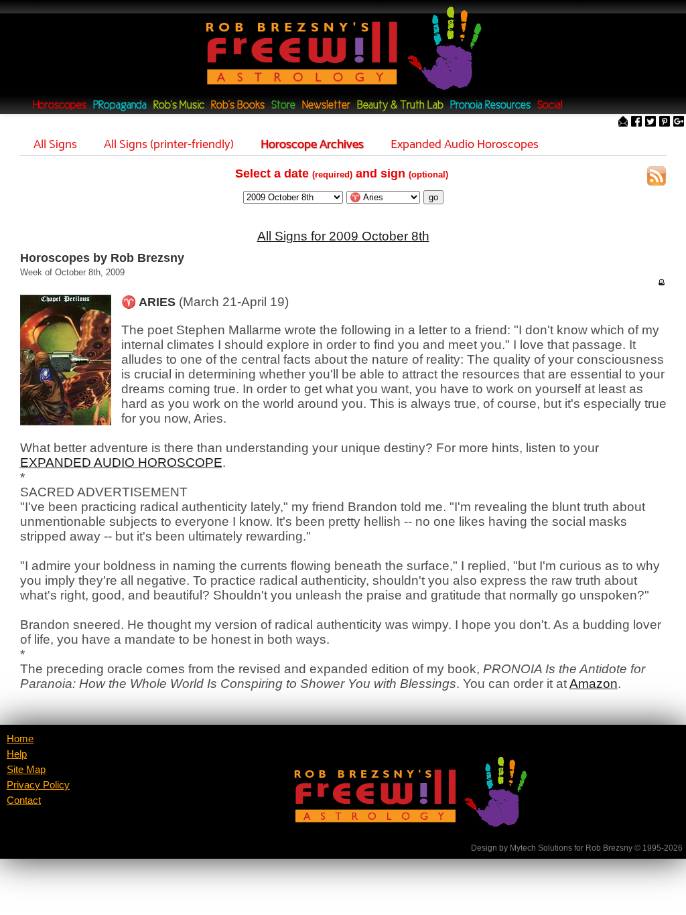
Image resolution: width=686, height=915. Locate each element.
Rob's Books (238, 105)
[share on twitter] (650, 122)
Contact (24, 800)
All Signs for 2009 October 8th (343, 236)
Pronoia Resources (490, 105)
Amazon (593, 684)
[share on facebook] (636, 122)
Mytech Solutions (541, 848)
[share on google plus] (678, 122)
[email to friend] (623, 122)
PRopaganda (120, 105)
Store (283, 105)
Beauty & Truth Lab (400, 105)
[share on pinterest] (664, 122)
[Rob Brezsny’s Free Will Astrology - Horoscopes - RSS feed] (656, 178)
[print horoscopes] (661, 282)
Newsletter (326, 105)
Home (20, 738)
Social (550, 105)
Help (17, 754)
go (433, 197)
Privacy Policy (38, 785)
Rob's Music (178, 105)
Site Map (26, 769)
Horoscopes (59, 105)
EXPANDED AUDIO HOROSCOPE (121, 462)
